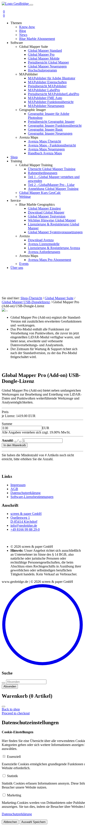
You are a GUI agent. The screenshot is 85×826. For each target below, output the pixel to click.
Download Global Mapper (46, 212)
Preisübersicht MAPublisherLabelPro (53, 94)
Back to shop (11, 709)
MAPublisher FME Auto (45, 98)
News (23, 35)
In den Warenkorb (14, 445)
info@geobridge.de (23, 525)
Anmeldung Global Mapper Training (53, 189)
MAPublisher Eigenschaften (47, 82)
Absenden (9, 686)
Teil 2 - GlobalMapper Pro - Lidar (51, 185)
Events (24, 264)
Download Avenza (41, 240)
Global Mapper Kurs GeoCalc (40, 192)
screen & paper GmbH (26, 514)
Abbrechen (10, 822)
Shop (14, 157)
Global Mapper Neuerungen (47, 66)
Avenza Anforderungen (44, 252)
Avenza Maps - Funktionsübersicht (52, 145)
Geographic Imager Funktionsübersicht (55, 125)
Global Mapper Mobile (44, 58)
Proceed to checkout (16, 713)
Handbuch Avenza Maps (45, 153)
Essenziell (14, 756)
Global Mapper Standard (45, 50)
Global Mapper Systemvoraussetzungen (55, 232)
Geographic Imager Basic (45, 129)
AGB (14, 489)
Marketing (14, 795)
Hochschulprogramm (42, 70)
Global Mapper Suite (59, 298)
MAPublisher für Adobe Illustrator (51, 78)
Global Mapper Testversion (46, 216)
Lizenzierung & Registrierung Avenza (54, 248)
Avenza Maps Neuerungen (46, 149)
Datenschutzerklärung (25, 493)
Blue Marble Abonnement (37, 39)
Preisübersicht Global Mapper (48, 62)
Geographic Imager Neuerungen (50, 133)
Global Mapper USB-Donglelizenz (26, 302)
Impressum (18, 485)
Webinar (25, 196)
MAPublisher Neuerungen (46, 106)
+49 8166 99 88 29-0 (25, 529)
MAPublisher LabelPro (44, 90)
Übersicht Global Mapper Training (51, 169)
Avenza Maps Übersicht (44, 141)
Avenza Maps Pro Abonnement (49, 260)
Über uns (16, 267)
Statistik (12, 776)
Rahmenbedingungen (42, 173)
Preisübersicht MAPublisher (47, 86)
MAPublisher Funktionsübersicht (50, 102)
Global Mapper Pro (41, 54)
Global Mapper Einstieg (44, 208)
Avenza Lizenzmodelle (44, 244)
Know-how (27, 27)
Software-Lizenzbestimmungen (31, 497)
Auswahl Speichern (33, 822)
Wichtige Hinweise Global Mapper (52, 220)
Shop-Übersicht (31, 298)
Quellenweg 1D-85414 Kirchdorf (23, 519)
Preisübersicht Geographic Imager (51, 121)
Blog (22, 31)
